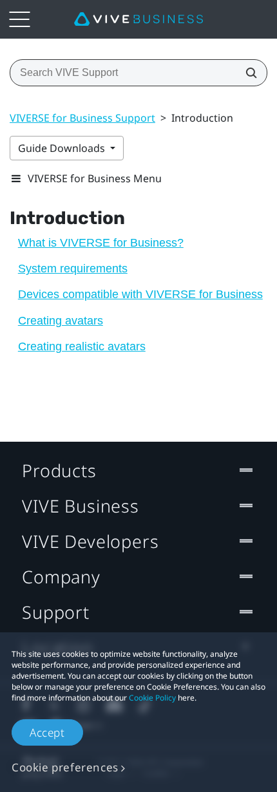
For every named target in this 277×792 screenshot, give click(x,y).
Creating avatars (60, 320)
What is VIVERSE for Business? (101, 242)
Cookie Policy (152, 697)
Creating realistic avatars (82, 346)
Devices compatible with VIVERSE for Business (140, 294)
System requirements (73, 268)
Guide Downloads (63, 148)
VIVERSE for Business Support (82, 118)
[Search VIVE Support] (247, 73)
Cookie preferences (65, 767)
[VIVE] (138, 19)
